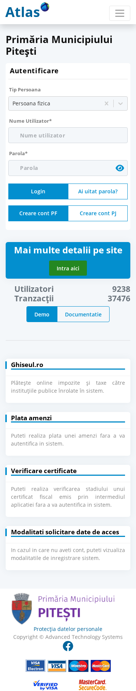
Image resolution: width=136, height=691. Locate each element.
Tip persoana (25, 89)
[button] (68, 548)
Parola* (18, 153)
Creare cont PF (38, 213)
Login (38, 191)
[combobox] (13, 103)
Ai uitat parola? (97, 191)
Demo (41, 314)
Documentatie (83, 314)
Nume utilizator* (30, 120)
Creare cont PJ (98, 213)
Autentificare (34, 70)
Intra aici (68, 268)
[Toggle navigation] (119, 13)
